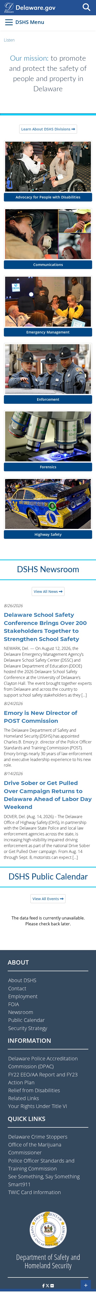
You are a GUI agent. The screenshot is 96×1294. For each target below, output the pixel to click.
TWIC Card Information (34, 1192)
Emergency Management (48, 332)
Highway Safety (48, 534)
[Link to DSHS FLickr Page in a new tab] (52, 1285)
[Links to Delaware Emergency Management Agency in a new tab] (48, 301)
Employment (23, 996)
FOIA (13, 1004)
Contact (17, 988)
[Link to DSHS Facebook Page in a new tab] (43, 1285)
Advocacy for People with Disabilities (48, 197)
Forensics (48, 466)
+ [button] (86, 1285)
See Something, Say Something (44, 1176)
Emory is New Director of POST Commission (40, 717)
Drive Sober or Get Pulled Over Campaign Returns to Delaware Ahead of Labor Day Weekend (48, 795)
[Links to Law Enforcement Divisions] (48, 368)
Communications (48, 264)
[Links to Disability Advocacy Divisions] (48, 166)
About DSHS (22, 980)
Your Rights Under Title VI (37, 1106)
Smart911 (19, 1184)
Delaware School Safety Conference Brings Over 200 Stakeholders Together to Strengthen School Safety (45, 626)
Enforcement (48, 399)
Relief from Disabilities (34, 1090)
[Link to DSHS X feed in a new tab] (47, 1285)
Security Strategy (27, 1028)
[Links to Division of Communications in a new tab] (48, 233)
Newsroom (20, 1012)
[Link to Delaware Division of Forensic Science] (48, 436)
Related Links (23, 1098)
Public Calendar (26, 1020)
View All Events (46, 898)
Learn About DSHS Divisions (46, 129)
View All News (46, 591)
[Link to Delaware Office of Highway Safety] (48, 503)
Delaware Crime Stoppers (37, 1136)
